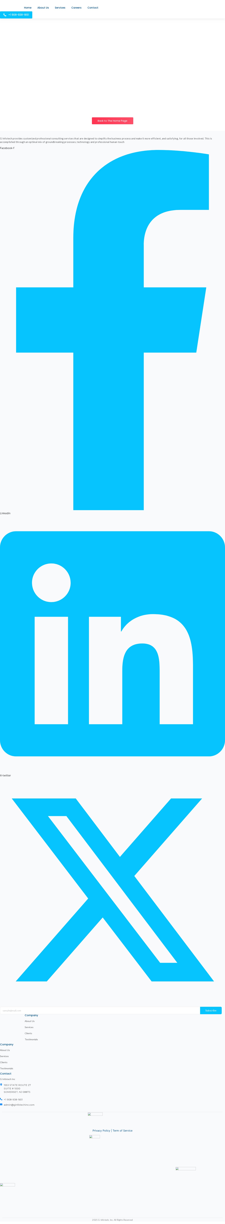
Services (29, 1027)
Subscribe (211, 1010)
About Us (30, 1021)
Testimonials (31, 1039)
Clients (28, 1033)
